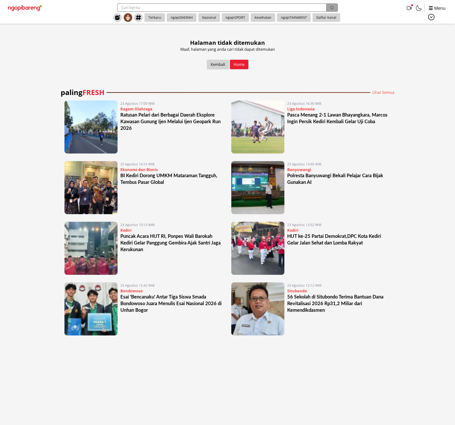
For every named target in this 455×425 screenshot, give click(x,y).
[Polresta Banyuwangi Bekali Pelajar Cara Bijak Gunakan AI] (257, 187)
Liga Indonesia (301, 109)
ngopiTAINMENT (294, 17)
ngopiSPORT (235, 17)
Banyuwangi (299, 169)
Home (239, 64)
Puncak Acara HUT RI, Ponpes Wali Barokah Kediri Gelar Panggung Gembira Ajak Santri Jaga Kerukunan (170, 243)
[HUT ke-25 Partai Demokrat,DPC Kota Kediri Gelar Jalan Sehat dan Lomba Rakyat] (257, 248)
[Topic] (138, 17)
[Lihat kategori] (431, 17)
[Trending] (117, 17)
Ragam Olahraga (136, 109)
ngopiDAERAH (182, 17)
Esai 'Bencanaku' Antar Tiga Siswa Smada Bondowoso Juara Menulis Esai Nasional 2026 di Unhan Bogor (171, 304)
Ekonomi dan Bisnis (139, 169)
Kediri (126, 230)
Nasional (209, 17)
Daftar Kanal (326, 17)
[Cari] (331, 7)
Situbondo (297, 291)
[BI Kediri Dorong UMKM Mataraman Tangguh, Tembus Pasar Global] (91, 187)
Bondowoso (131, 291)
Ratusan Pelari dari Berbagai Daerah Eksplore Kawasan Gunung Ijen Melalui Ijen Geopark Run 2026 (170, 122)
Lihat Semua (383, 92)
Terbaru (154, 17)
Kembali (218, 64)
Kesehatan (263, 17)
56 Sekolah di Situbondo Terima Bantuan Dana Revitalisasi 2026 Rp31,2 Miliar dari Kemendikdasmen (335, 304)
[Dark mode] (419, 8)
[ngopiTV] (409, 8)
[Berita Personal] (128, 17)
